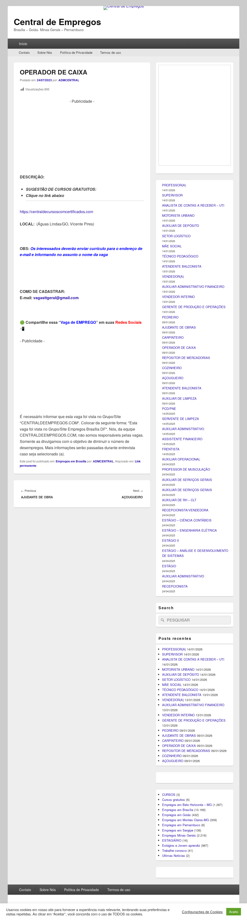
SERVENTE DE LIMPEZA (180, 683)
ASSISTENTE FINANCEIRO (182, 703)
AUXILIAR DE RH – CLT (179, 764)
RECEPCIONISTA (175, 850)
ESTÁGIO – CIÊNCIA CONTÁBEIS (187, 784)
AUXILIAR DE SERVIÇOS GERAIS (187, 744)
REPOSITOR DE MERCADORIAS (186, 622)
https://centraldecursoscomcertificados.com (56, 211)
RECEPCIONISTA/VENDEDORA (185, 774)
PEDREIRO (170, 581)
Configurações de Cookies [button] (202, 912)
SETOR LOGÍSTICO (176, 500)
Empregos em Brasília (71, 461)
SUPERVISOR (172, 459)
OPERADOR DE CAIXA (179, 611)
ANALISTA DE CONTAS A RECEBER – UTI (193, 469)
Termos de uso (110, 52)
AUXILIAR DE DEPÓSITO (180, 489)
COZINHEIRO (172, 632)
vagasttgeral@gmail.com (56, 297)
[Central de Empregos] (123, 6)
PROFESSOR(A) (174, 449)
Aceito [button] (233, 911)
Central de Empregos (57, 21)
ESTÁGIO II (170, 804)
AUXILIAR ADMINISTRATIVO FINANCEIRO (193, 550)
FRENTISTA (170, 713)
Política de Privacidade (76, 52)
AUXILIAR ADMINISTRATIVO (183, 693)
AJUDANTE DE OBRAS (179, 591)
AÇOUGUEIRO (172, 642)
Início (23, 43)
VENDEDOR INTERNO (178, 561)
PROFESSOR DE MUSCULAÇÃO (186, 733)
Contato (24, 52)
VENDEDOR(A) (173, 540)
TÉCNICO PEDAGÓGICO (180, 520)
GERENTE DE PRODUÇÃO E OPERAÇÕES (194, 571)
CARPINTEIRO (173, 601)
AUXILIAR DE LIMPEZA (179, 662)
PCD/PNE (169, 672)
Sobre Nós (44, 52)
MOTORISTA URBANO (178, 479)
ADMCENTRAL (68, 80)
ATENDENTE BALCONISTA (181, 530)
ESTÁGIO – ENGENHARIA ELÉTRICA (189, 794)
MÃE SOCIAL (172, 510)
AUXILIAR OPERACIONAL (181, 723)
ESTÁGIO (169, 830)
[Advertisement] (82, 138)
